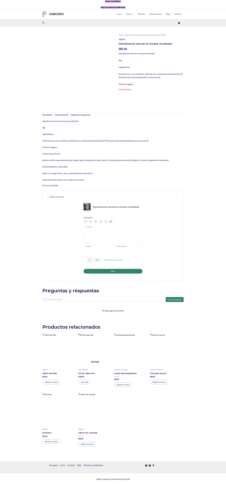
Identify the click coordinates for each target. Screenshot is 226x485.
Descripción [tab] (47, 115)
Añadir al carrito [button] (51, 382)
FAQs (79, 465)
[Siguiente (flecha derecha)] (222, 242)
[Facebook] (146, 465)
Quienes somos (155, 14)
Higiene (127, 35)
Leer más (84, 382)
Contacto (178, 14)
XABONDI (56, 14)
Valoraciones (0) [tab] (61, 115)
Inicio (119, 14)
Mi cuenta (53, 465)
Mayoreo (141, 14)
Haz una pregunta (174, 299)
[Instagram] (150, 465)
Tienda (129, 14)
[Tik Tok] (153, 465)
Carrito (62, 465)
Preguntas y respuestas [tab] (80, 115)
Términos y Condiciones (93, 465)
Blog (168, 14)
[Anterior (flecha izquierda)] (4, 242)
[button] (133, 14)
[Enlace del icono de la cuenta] (179, 23)
